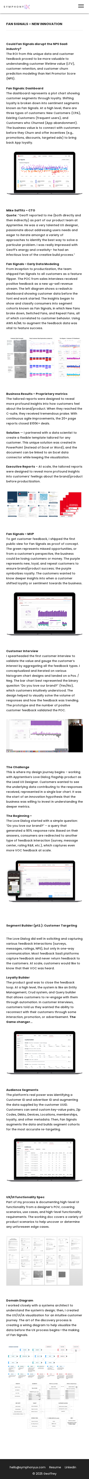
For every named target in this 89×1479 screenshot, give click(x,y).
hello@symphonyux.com (28, 1467)
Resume (55, 1467)
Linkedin (70, 1467)
